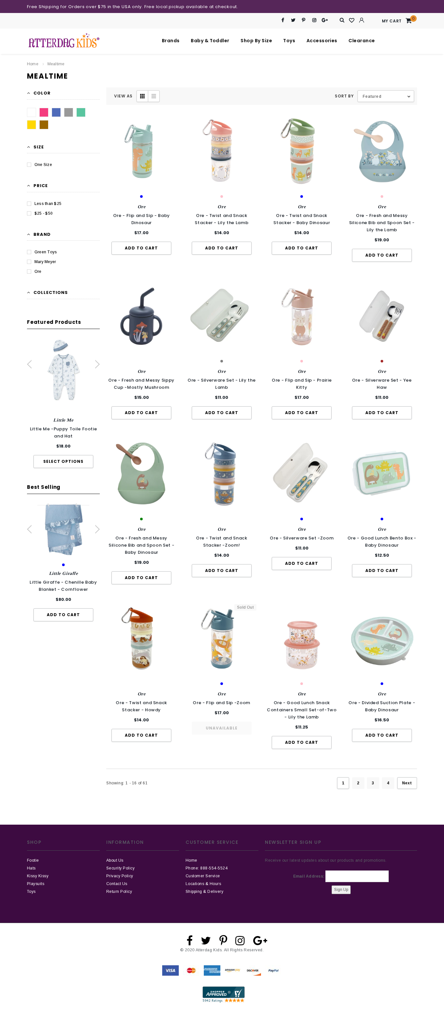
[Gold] (31, 124)
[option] (63, 403)
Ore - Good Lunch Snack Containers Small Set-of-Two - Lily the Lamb (302, 710)
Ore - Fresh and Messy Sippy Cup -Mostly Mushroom (141, 383)
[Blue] (56, 112)
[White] (31, 112)
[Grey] (68, 112)
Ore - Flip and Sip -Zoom (221, 703)
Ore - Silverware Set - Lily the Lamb (221, 383)
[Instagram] (314, 20)
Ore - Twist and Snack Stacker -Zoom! (221, 541)
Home (32, 64)
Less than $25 (47, 203)
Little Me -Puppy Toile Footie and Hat (63, 432)
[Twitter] (293, 20)
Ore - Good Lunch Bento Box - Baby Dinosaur (381, 541)
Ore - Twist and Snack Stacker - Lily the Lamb (221, 219)
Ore (38, 271)
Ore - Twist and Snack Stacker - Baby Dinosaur (301, 219)
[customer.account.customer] (362, 20)
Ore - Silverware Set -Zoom (301, 538)
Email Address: (308, 876)
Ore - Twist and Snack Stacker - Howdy (141, 706)
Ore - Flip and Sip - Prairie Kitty (302, 383)
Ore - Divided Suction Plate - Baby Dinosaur (381, 706)
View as (123, 96)
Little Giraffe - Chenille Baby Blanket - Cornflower (63, 585)
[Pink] (43, 112)
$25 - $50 (43, 213)
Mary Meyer (45, 262)
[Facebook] (283, 20)
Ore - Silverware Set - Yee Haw (382, 383)
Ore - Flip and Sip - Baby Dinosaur (141, 219)
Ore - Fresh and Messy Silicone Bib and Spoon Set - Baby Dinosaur (141, 545)
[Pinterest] (303, 20)
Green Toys (45, 252)
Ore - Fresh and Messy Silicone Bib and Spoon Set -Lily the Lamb (382, 222)
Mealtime (56, 64)
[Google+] (325, 20)
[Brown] (43, 124)
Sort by (344, 96)
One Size (43, 164)
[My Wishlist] (352, 20)
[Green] (80, 112)
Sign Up (341, 889)
